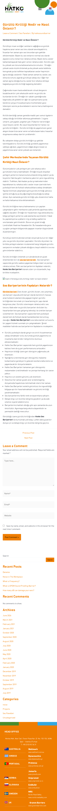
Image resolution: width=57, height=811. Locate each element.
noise (5, 704)
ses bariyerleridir (28, 259)
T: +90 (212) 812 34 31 (28, 744)
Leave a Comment (10, 33)
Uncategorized (9, 717)
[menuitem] (50, 8)
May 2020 (6, 654)
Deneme (6, 572)
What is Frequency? (11, 581)
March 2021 (7, 620)
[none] (50, 8)
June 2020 (7, 650)
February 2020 (9, 663)
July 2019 (7, 693)
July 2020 (7, 645)
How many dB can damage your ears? (18, 590)
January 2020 (8, 667)
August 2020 (8, 641)
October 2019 (8, 680)
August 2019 (8, 688)
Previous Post (28, 433)
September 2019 (9, 684)
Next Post (28, 438)
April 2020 (7, 658)
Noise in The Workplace (13, 577)
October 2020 (8, 632)
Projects (6, 709)
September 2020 (9, 637)
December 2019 (9, 671)
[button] (40, 9)
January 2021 (8, 628)
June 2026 (7, 615)
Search (6, 556)
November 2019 (9, 675)
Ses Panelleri (24, 33)
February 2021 (9, 624)
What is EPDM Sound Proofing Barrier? (19, 586)
